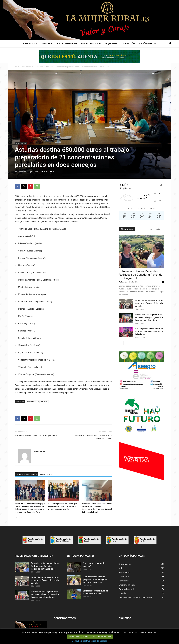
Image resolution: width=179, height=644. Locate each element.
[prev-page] (16, 517)
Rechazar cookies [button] (104, 636)
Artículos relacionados (27, 475)
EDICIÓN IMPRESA (147, 43)
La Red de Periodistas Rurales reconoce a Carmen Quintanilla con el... (149, 303)
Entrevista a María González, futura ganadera (36, 435)
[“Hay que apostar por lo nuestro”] (74, 567)
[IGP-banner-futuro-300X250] (141, 434)
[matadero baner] (141, 388)
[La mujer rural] (89, 20)
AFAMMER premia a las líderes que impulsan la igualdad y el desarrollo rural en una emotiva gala (62, 506)
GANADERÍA (47, 43)
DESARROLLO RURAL (91, 43)
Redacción (22, 171)
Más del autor (46, 475)
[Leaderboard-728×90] (89, 62)
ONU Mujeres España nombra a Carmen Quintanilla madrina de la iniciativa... (149, 331)
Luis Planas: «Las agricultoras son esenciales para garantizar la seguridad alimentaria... (149, 317)
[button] (170, 43)
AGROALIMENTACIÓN (66, 43)
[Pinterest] (30, 186)
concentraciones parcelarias (37, 402)
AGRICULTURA (30, 43)
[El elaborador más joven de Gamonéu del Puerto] (74, 594)
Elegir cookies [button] (74, 636)
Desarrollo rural (28, 66)
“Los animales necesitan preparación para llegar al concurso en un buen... (95, 579)
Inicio (17, 66)
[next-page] (21, 517)
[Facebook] (17, 186)
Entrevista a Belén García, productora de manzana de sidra (93, 437)
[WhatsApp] (37, 186)
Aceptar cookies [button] (89, 636)
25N (150, 229)
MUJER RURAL (112, 43)
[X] (24, 186)
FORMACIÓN (129, 43)
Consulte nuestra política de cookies (89, 641)
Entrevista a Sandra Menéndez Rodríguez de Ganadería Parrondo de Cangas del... (140, 274)
